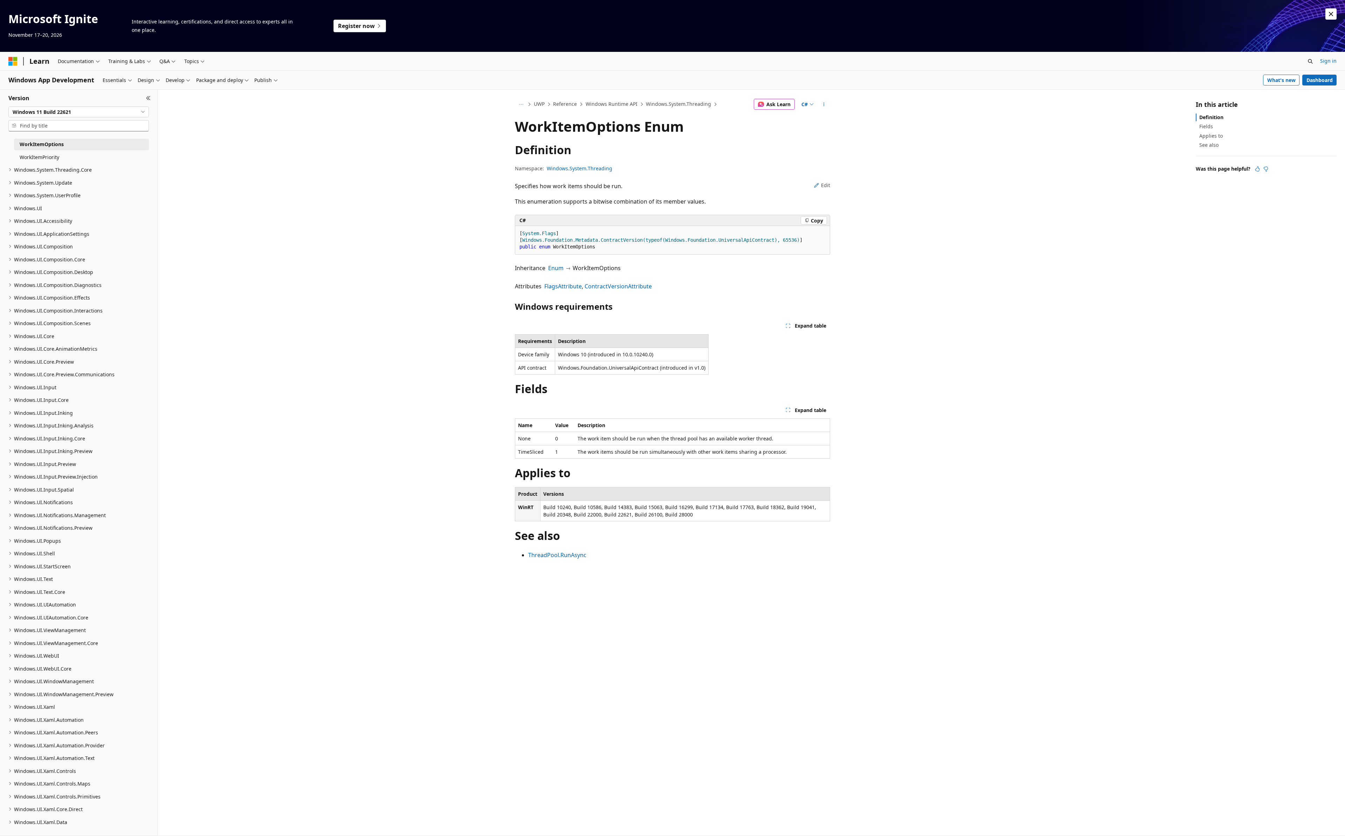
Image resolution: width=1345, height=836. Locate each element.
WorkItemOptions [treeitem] (42, 144)
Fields (1206, 126)
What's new (1281, 80)
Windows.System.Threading (678, 104)
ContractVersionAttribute (618, 286)
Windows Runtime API (611, 104)
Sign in (1328, 60)
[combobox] (78, 112)
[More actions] (824, 104)
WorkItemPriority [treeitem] (39, 157)
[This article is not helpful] (1266, 169)
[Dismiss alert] (1331, 14)
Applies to (1211, 135)
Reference (565, 104)
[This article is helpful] (1257, 169)
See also (1209, 145)
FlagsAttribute (563, 286)
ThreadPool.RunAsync (557, 555)
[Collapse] (148, 98)
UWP (539, 104)
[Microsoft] (13, 61)
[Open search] (1310, 61)
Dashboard (1319, 80)
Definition (1211, 117)
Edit (825, 185)
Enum (556, 268)
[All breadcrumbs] (521, 104)
